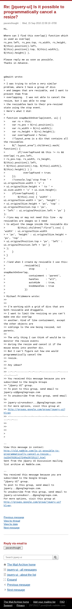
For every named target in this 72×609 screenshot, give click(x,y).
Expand (12, 579)
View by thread (12, 520)
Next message (12, 527)
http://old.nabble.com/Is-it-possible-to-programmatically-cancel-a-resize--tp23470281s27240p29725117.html (32, 454)
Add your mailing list (44, 601)
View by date (11, 524)
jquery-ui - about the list (21, 574)
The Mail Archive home (21, 564)
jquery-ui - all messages (22, 569)
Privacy (21, 605)
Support (8, 605)
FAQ (62, 601)
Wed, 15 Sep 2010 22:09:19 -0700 (39, 23)
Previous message (14, 517)
